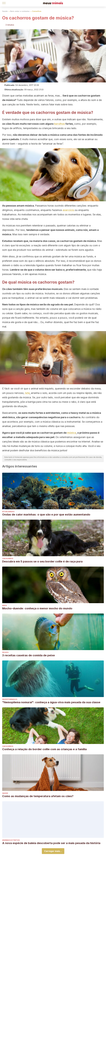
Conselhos (36, 11)
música (71, 432)
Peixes (5, 652)
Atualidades (8, 512)
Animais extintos (11, 840)
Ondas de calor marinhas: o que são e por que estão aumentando (46, 514)
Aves (4, 605)
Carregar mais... (53, 851)
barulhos (59, 123)
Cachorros (7, 558)
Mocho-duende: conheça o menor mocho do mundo (37, 608)
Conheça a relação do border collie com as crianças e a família (44, 749)
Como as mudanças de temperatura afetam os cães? (37, 796)
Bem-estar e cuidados (20, 11)
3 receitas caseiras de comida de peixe (28, 655)
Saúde (5, 11)
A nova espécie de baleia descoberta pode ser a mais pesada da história (51, 843)
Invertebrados (9, 699)
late (27, 393)
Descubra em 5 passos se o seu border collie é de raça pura (42, 561)
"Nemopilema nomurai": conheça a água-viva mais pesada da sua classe (51, 702)
